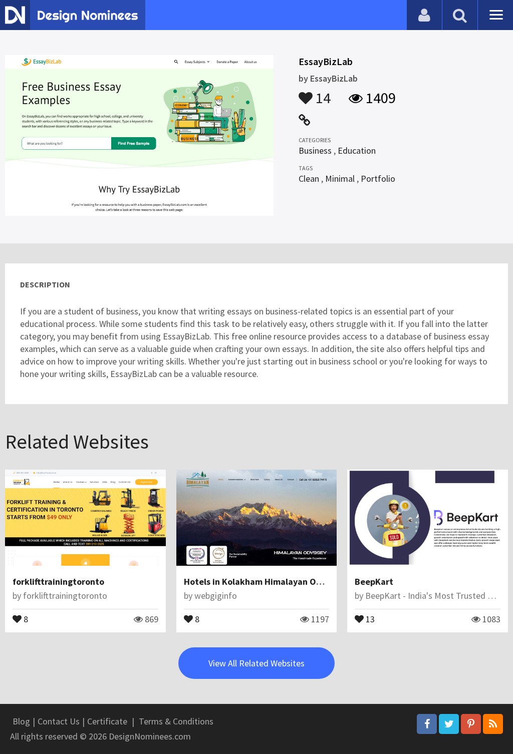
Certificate (107, 721)
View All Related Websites (256, 663)
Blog (21, 721)
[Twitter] (449, 724)
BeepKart (374, 581)
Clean (309, 178)
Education (357, 150)
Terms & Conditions (176, 721)
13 (369, 618)
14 (322, 93)
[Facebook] (427, 724)
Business (315, 150)
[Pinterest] (471, 724)
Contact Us (59, 721)
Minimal (340, 178)
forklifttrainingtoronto (58, 581)
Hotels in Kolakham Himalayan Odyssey (264, 581)
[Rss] (493, 724)
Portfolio (378, 178)
